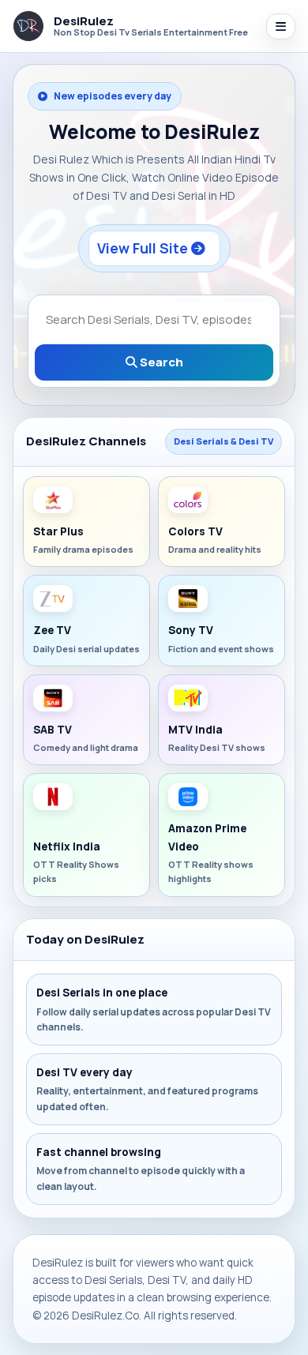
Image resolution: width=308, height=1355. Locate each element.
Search (160, 362)
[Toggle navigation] (280, 26)
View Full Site (144, 247)
